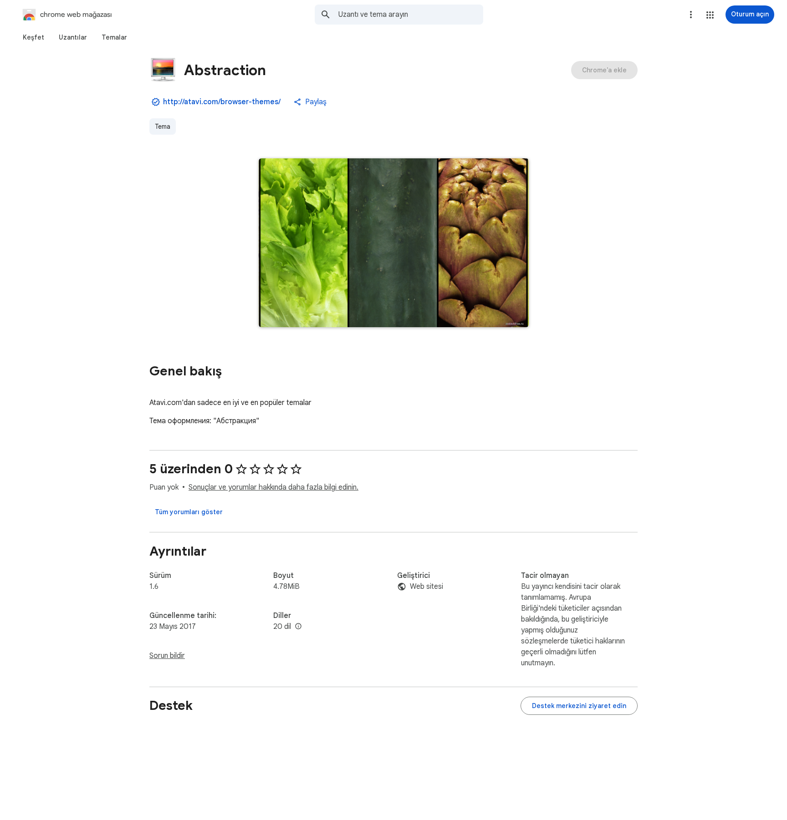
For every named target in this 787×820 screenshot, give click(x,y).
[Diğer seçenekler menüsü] (691, 14)
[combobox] (410, 14)
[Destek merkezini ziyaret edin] (579, 706)
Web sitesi (426, 586)
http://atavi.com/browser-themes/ (222, 101)
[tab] (33, 37)
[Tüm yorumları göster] (188, 512)
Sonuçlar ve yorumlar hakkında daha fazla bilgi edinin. (273, 487)
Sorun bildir (167, 655)
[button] (710, 15)
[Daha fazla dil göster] (298, 626)
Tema (162, 126)
